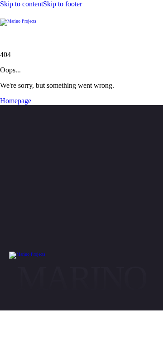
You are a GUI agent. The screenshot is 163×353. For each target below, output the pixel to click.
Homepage (15, 101)
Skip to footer (62, 4)
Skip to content (21, 4)
